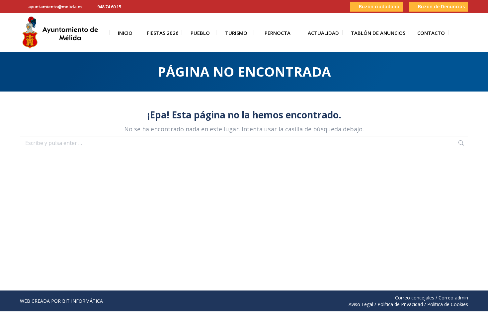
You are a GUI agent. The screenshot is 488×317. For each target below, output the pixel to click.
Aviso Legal (361, 304)
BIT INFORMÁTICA (82, 301)
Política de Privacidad (400, 304)
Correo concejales (414, 297)
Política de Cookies (447, 304)
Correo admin (453, 297)
